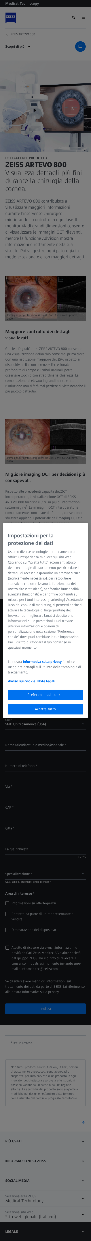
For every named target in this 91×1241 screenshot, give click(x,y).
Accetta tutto (45, 709)
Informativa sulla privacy (42, 662)
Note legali (46, 681)
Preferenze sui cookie (45, 695)
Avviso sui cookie (21, 681)
